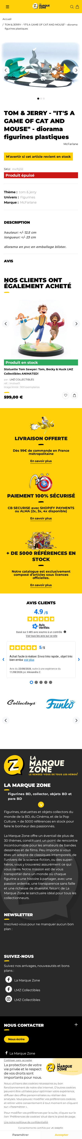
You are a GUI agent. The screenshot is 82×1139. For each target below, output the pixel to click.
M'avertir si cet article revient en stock (38, 157)
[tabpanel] (41, 68)
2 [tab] (41, 99)
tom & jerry (27, 192)
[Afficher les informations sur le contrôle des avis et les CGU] (64, 631)
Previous (6, 70)
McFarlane (70, 144)
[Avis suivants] (79, 659)
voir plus (29, 659)
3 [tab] (44, 99)
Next (76, 70)
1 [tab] (38, 99)
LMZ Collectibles (22, 379)
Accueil (7, 19)
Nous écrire (16, 1039)
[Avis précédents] (3, 659)
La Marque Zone (27, 980)
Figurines (27, 197)
